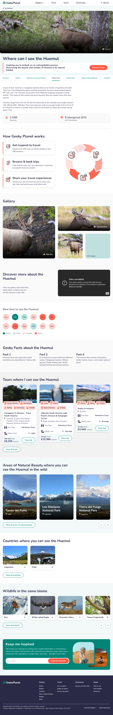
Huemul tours (70, 78)
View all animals (12, 625)
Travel (66, 3)
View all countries (13, 575)
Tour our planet (61, 686)
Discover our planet (62, 691)
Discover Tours (98, 67)
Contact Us (96, 691)
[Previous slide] (101, 524)
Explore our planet (62, 689)
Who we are (97, 686)
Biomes (41, 686)
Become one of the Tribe (82, 686)
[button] (40, 3)
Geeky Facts (56, 78)
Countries (107, 78)
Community (81, 3)
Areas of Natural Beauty (90, 78)
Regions (41, 689)
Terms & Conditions (89, 708)
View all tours (11, 449)
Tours (53, 3)
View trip (28, 440)
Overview (6, 78)
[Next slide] (107, 524)
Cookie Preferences (104, 708)
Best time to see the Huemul (36, 78)
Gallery (18, 78)
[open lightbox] (70, 246)
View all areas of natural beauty (19, 525)
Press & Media (97, 689)
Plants (41, 699)
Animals (41, 697)
